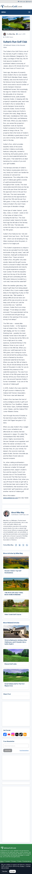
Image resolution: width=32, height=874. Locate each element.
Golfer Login (22, 1)
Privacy (14, 861)
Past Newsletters (24, 750)
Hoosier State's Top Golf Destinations (13, 572)
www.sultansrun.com (10, 498)
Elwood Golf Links (11, 664)
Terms (20, 861)
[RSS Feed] (27, 545)
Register (30, 1)
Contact (8, 861)
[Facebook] (16, 545)
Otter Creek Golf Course (13, 614)
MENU (3, 12)
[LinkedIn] (19, 545)
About (2, 861)
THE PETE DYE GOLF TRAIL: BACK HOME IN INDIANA (14, 593)
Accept (12, 871)
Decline (4, 871)
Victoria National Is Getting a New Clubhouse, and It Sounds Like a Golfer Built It (16, 642)
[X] (23, 545)
